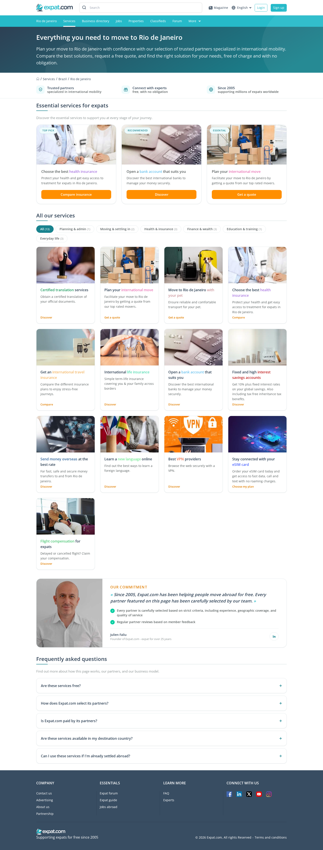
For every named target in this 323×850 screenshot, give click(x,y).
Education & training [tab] (244, 229)
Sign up (278, 7)
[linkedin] (274, 636)
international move (245, 171)
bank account (151, 171)
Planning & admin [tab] (75, 229)
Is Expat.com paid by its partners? (69, 720)
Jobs (119, 21)
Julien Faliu (118, 635)
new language (129, 459)
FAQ (166, 793)
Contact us (44, 793)
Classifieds (158, 21)
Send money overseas (58, 459)
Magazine (221, 7)
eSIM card (240, 464)
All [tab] (45, 229)
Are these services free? (61, 685)
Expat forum (109, 793)
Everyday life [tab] (52, 238)
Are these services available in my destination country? (86, 738)
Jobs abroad (108, 807)
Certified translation (57, 290)
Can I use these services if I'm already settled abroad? (85, 756)
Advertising (44, 800)
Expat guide (108, 800)
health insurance (83, 171)
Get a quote (246, 194)
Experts (168, 800)
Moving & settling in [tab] (117, 229)
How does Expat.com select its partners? (74, 703)
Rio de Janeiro (46, 21)
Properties (136, 21)
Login (261, 7)
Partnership (45, 814)
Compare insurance (76, 194)
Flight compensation (57, 541)
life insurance (138, 372)
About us (42, 807)
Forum (177, 21)
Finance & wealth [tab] (202, 229)
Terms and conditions (271, 837)
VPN (180, 459)
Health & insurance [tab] (160, 229)
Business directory (95, 21)
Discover (161, 194)
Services (69, 21)
